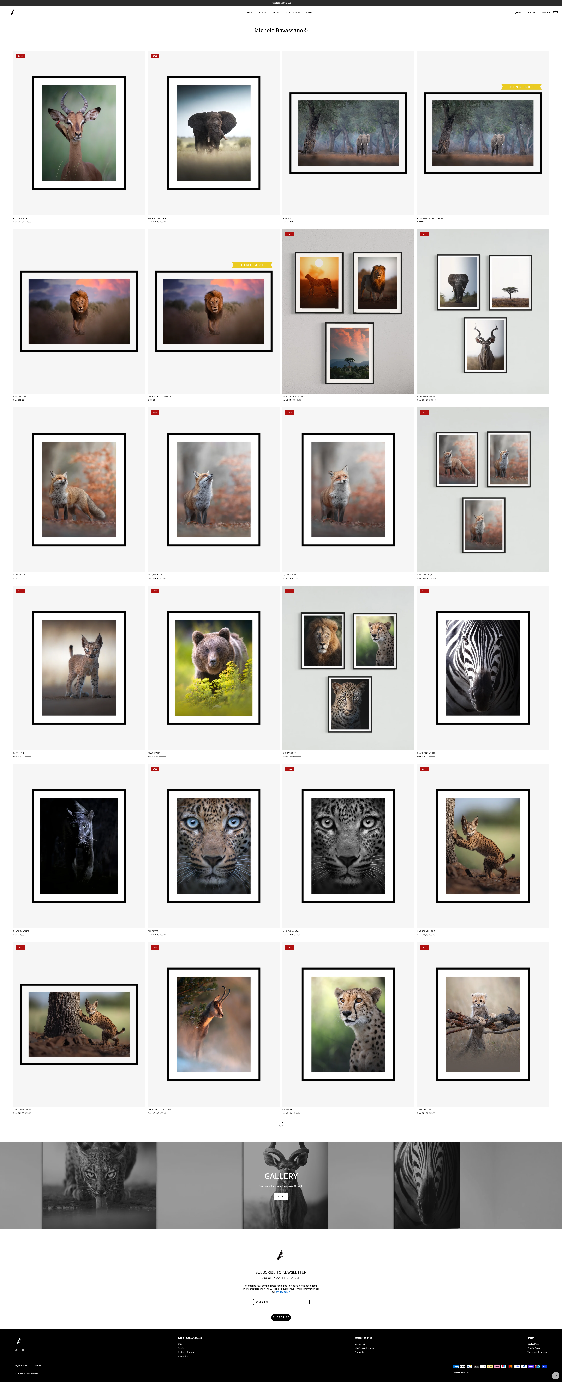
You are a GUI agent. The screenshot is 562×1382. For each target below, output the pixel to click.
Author (181, 1348)
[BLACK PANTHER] (79, 846)
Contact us (360, 1344)
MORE (309, 12)
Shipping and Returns (364, 1348)
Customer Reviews (186, 1352)
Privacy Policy (533, 1348)
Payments (359, 1352)
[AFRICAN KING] (79, 311)
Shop (180, 1344)
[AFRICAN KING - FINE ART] (214, 311)
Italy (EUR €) (19, 1366)
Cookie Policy (533, 1344)
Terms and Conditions (537, 1352)
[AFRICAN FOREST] (348, 133)
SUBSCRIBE (281, 1317)
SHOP (250, 12)
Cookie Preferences (461, 1372)
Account (546, 12)
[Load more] (281, 1124)
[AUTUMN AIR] (79, 489)
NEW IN (262, 12)
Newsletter (183, 1356)
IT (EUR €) (517, 12)
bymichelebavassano (29, 1373)
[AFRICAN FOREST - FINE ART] (483, 133)
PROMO (276, 12)
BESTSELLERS (293, 12)
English (532, 12)
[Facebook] (16, 1351)
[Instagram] (23, 1351)
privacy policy (282, 1291)
